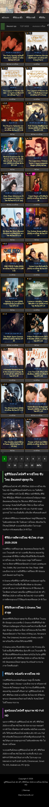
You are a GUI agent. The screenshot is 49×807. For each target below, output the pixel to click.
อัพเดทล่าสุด (11, 26)
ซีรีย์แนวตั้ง (17, 17)
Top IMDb (24, 26)
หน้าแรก (5, 17)
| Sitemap (26, 790)
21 (26, 465)
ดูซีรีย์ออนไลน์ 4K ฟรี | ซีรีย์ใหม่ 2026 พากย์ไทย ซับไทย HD (26, 783)
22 (32, 465)
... (20, 465)
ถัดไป (39, 465)
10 (15, 465)
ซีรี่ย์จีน (42, 17)
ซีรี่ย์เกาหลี (30, 17)
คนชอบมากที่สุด (39, 26)
